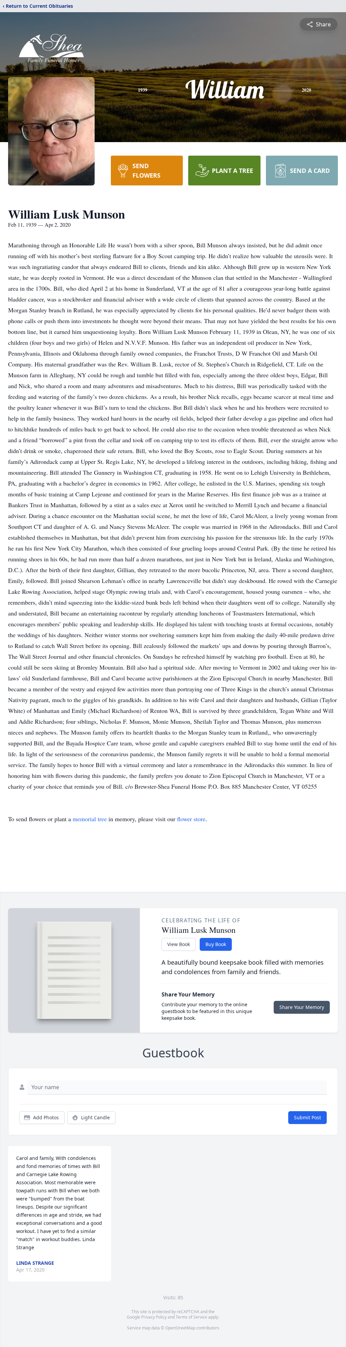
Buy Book (215, 944)
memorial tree (90, 819)
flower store (191, 819)
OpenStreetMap (180, 1328)
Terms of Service (191, 1317)
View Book (178, 944)
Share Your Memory (301, 1007)
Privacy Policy (154, 1317)
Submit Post (307, 1117)
